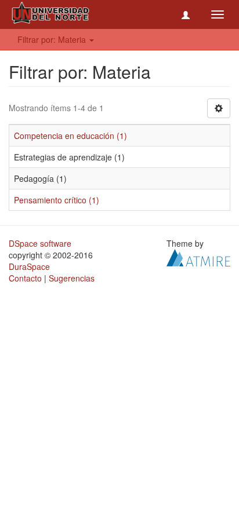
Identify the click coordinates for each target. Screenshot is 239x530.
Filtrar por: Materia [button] (52, 39)
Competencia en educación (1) (70, 135)
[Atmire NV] (198, 256)
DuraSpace (29, 266)
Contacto (25, 278)
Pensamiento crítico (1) (56, 200)
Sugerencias (72, 278)
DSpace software (40, 243)
